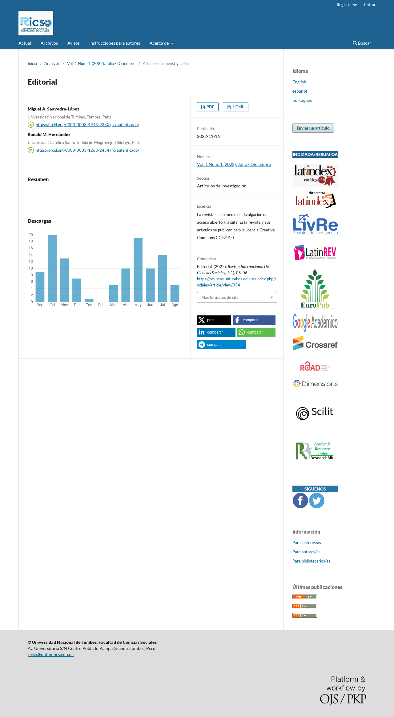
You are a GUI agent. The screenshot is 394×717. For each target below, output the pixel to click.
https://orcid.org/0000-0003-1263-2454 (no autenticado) (87, 150)
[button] (214, 320)
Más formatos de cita (220, 297)
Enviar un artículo (313, 128)
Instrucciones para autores (114, 43)
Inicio (32, 63)
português (302, 100)
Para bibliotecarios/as (311, 561)
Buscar (364, 43)
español (299, 91)
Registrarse (347, 4)
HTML (238, 106)
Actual (24, 43)
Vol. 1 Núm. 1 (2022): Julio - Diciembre (101, 63)
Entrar (370, 4)
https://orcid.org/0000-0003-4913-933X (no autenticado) (87, 124)
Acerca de (160, 43)
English (299, 81)
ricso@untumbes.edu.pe (51, 654)
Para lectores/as (306, 542)
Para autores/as (306, 551)
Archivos (49, 43)
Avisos (73, 43)
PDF (210, 106)
